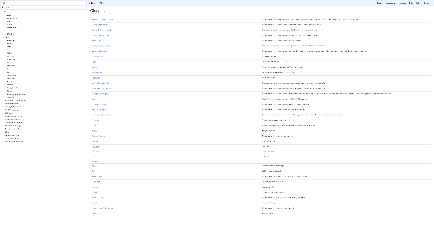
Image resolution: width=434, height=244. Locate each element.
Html (8, 62)
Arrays (9, 47)
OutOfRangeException (12, 135)
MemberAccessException (13, 122)
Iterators (8, 15)
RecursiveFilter (12, 28)
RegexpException (13, 88)
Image (9, 69)
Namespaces (390, 3)
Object (7, 132)
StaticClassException (12, 138)
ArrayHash (10, 40)
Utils (7, 37)
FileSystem (11, 59)
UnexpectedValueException (14, 141)
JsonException (12, 75)
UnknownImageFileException (16, 94)
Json (8, 72)
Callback (10, 53)
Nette (5, 12)
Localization (9, 31)
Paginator (10, 81)
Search (426, 3)
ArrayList (10, 43)
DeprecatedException (12, 103)
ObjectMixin (11, 78)
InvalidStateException (12, 119)
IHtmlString (11, 66)
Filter (9, 21)
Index (418, 3)
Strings (9, 91)
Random (10, 84)
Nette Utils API (95, 2)
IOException (9, 113)
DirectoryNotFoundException (14, 107)
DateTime (10, 56)
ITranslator (10, 34)
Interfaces (402, 3)
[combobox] (43, 7)
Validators (10, 97)
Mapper (9, 24)
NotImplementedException (13, 126)
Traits (411, 3)
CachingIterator (12, 18)
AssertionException (13, 50)
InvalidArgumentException (13, 116)
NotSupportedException (13, 129)
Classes (379, 3)
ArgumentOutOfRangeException (15, 100)
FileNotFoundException (12, 110)
